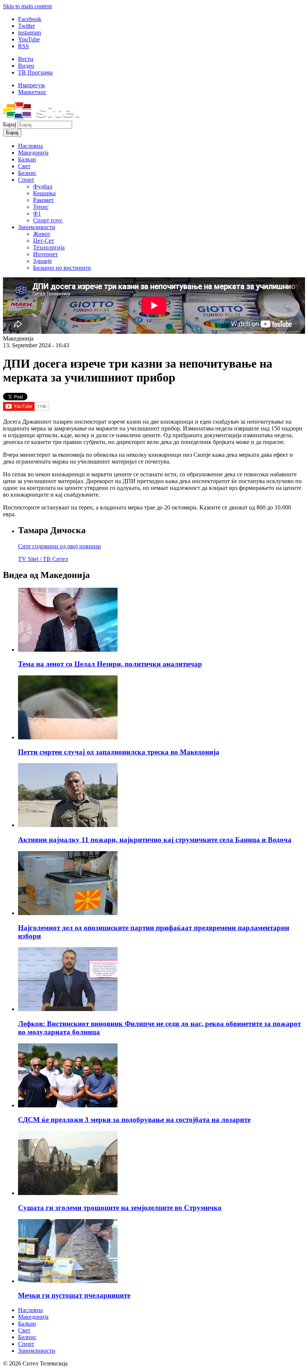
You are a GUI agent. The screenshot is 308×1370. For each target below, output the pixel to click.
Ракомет (43, 200)
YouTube (29, 39)
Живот (41, 234)
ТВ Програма (35, 72)
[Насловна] (41, 117)
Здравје (42, 261)
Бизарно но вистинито (62, 268)
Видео (26, 65)
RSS (23, 46)
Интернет (45, 254)
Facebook (29, 19)
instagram (29, 32)
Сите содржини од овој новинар (59, 546)
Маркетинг (32, 92)
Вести (25, 59)
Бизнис (27, 173)
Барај (10, 124)
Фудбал (42, 186)
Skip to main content (27, 6)
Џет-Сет (43, 240)
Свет (24, 166)
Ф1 (37, 213)
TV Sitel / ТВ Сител (43, 559)
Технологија (49, 247)
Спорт (26, 179)
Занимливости (36, 227)
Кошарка (44, 193)
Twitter (26, 26)
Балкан (27, 159)
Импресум (31, 85)
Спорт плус (48, 220)
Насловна (30, 146)
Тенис (40, 207)
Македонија (33, 152)
